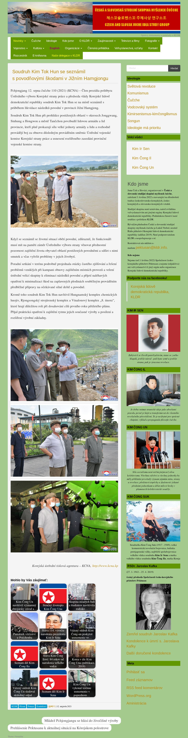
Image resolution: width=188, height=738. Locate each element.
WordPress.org (138, 696)
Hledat (174, 68)
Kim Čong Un (143, 167)
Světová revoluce (141, 86)
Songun (133, 121)
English (54, 48)
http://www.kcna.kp (105, 565)
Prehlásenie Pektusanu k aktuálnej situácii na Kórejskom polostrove (59, 727)
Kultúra (37, 48)
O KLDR (84, 40)
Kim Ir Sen (140, 149)
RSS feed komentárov (144, 688)
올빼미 (52, 706)
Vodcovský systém (142, 107)
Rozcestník (20, 55)
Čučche (36, 40)
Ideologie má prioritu (144, 128)
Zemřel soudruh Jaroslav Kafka (151, 634)
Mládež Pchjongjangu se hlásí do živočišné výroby (81, 720)
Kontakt (153, 48)
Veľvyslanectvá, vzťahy (129, 48)
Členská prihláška (98, 48)
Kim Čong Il (141, 158)
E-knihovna (39, 55)
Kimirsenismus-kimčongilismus (152, 114)
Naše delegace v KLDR (66, 55)
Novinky (18, 40)
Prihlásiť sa (135, 672)
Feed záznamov (139, 680)
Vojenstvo (19, 48)
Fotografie (151, 40)
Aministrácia (136, 703)
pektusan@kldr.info (151, 247)
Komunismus (138, 93)
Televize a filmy (130, 40)
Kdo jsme (68, 40)
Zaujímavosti (106, 40)
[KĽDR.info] (94, 17)
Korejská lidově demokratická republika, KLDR (150, 291)
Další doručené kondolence (148, 653)
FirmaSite (19, 736)
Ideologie (51, 40)
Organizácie (72, 48)
